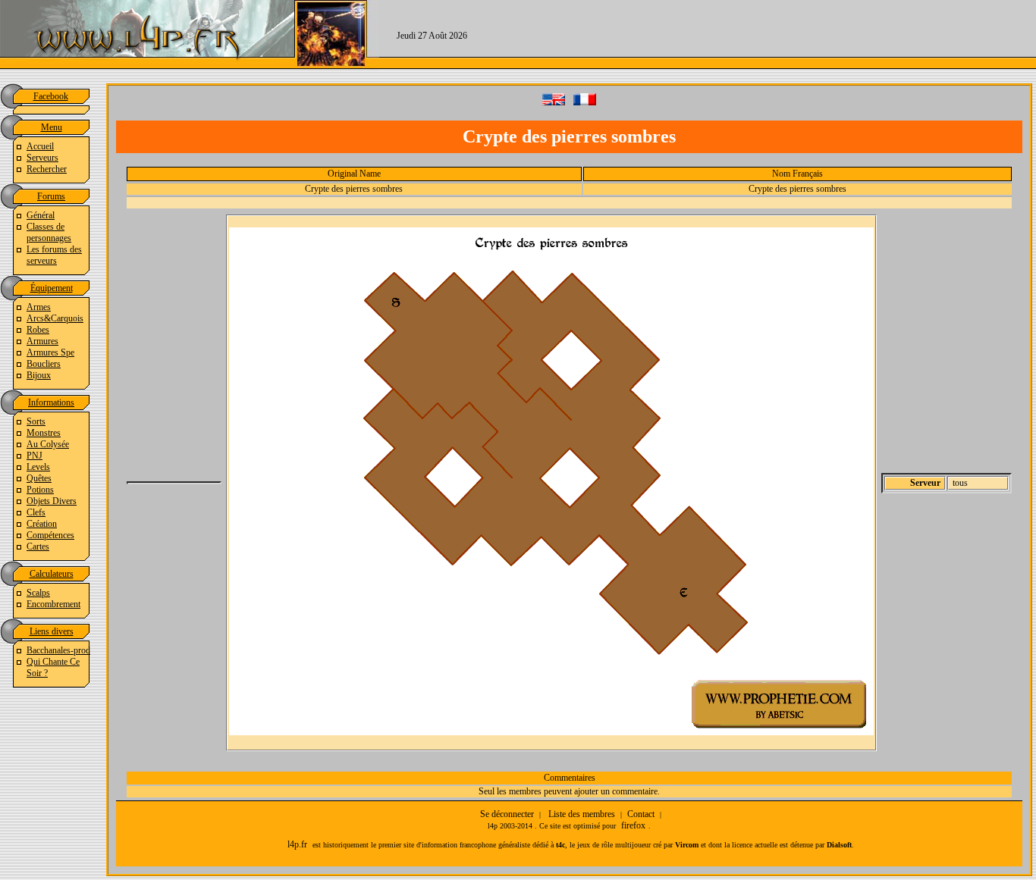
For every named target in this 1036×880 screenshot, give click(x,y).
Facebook (50, 96)
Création (42, 523)
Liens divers (52, 631)
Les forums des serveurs (54, 255)
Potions (40, 489)
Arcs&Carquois (55, 318)
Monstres (44, 432)
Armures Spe (50, 352)
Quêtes (39, 478)
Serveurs (42, 157)
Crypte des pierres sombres (354, 188)
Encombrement (53, 604)
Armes (39, 307)
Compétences (50, 535)
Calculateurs (52, 573)
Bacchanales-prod (58, 650)
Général (41, 215)
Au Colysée (48, 444)
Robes (38, 329)
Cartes (38, 546)
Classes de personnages (49, 232)
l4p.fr (297, 844)
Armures (42, 341)
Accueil (40, 146)
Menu (51, 127)
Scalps (38, 592)
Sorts (36, 421)
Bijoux (39, 375)
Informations (51, 402)
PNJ (34, 455)
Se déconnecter (507, 814)
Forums (51, 196)
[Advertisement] (760, 34)
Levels (38, 467)
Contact (641, 814)
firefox (633, 825)
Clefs (36, 512)
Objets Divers (52, 501)
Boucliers (44, 364)
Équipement (51, 288)
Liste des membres (581, 814)
